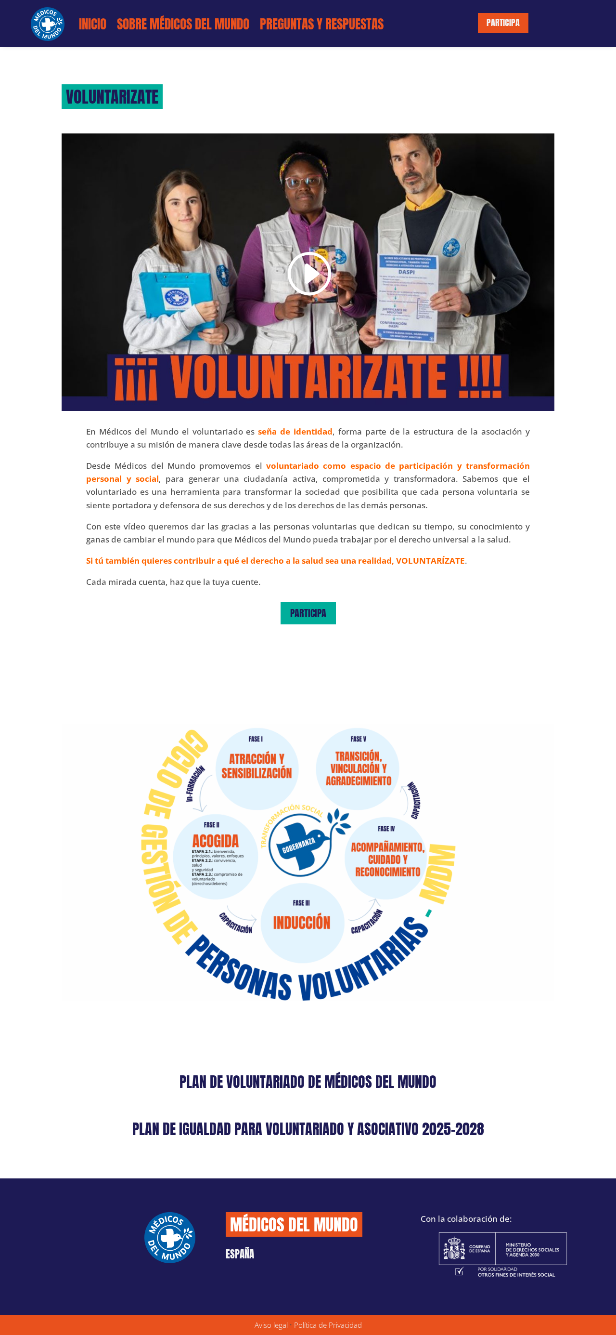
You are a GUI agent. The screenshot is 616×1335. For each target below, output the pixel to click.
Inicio (92, 24)
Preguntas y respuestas (322, 24)
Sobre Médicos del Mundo (183, 24)
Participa (503, 22)
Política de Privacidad (328, 1325)
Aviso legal (271, 1325)
